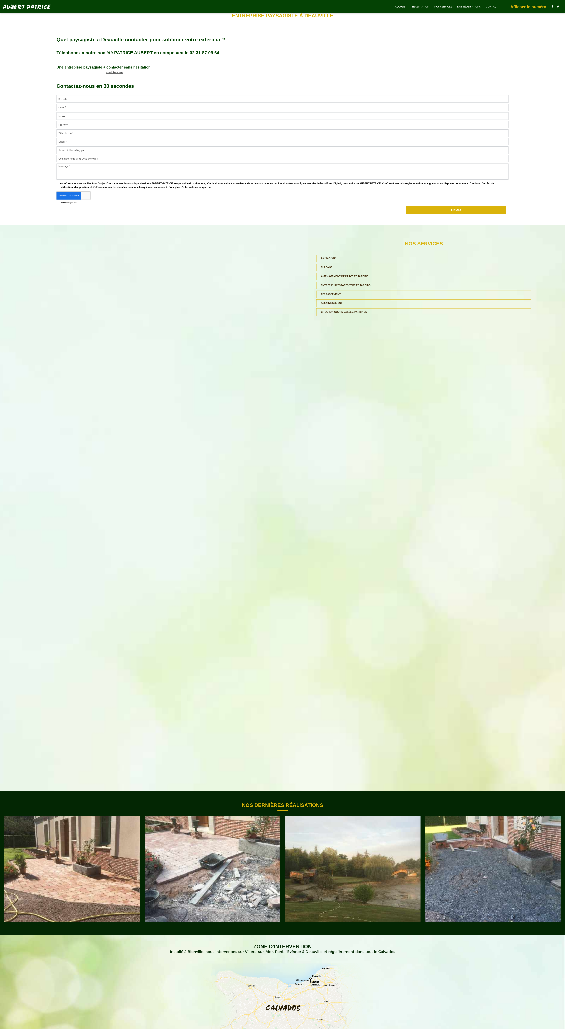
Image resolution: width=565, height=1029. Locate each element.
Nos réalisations (469, 6)
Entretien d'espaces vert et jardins (345, 285)
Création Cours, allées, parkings (344, 312)
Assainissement (331, 303)
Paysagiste (328, 258)
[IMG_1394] (353, 869)
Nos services (443, 6)
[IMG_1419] (72, 869)
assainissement (114, 72)
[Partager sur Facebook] (552, 6)
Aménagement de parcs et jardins (344, 276)
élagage (326, 267)
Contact (492, 6)
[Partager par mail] (558, 6)
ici (209, 187)
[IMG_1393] (493, 869)
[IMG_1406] (212, 869)
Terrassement (331, 294)
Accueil (400, 6)
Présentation (420, 6)
